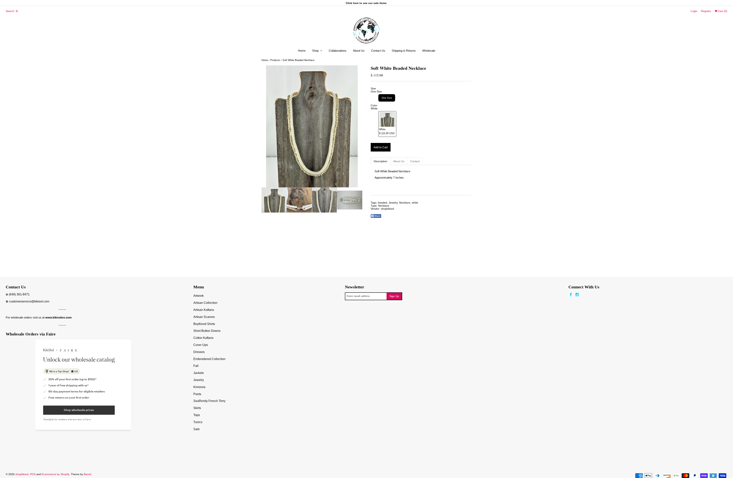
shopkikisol (387, 208)
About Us (359, 50)
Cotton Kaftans (203, 337)
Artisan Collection (205, 302)
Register (706, 11)
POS (33, 474)
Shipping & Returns (404, 50)
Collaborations (337, 50)
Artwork (198, 295)
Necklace (404, 202)
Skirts (197, 408)
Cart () (722, 11)
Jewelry (393, 202)
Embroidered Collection (209, 359)
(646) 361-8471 (19, 294)
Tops (196, 415)
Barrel (87, 474)
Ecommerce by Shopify (55, 474)
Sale (196, 429)
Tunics (197, 422)
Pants (197, 394)
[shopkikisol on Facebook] (570, 294)
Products (275, 60)
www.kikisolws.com (58, 317)
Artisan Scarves (204, 316)
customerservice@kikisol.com (29, 301)
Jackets (198, 373)
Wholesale (428, 50)
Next (358, 126)
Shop (315, 50)
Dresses (199, 352)
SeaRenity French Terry (209, 401)
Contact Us (378, 50)
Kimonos (199, 387)
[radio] (386, 98)
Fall (196, 365)
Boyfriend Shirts (204, 324)
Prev (265, 126)
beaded (382, 202)
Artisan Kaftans (203, 309)
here (356, 3)
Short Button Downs (206, 330)
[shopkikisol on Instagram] (577, 294)
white (415, 202)
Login (694, 11)
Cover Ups (200, 344)
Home (302, 50)
